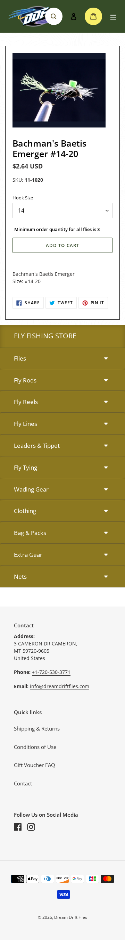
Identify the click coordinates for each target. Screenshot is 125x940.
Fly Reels (26, 402)
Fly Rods (25, 380)
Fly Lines (25, 424)
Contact (23, 783)
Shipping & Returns (37, 728)
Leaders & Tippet (37, 446)
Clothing (25, 511)
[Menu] (113, 16)
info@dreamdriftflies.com (59, 686)
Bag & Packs (30, 533)
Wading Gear (31, 489)
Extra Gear (28, 555)
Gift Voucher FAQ (34, 764)
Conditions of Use (35, 746)
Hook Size (22, 198)
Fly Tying (25, 467)
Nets (20, 576)
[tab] (62, 358)
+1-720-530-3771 (51, 672)
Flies (20, 358)
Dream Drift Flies (70, 917)
